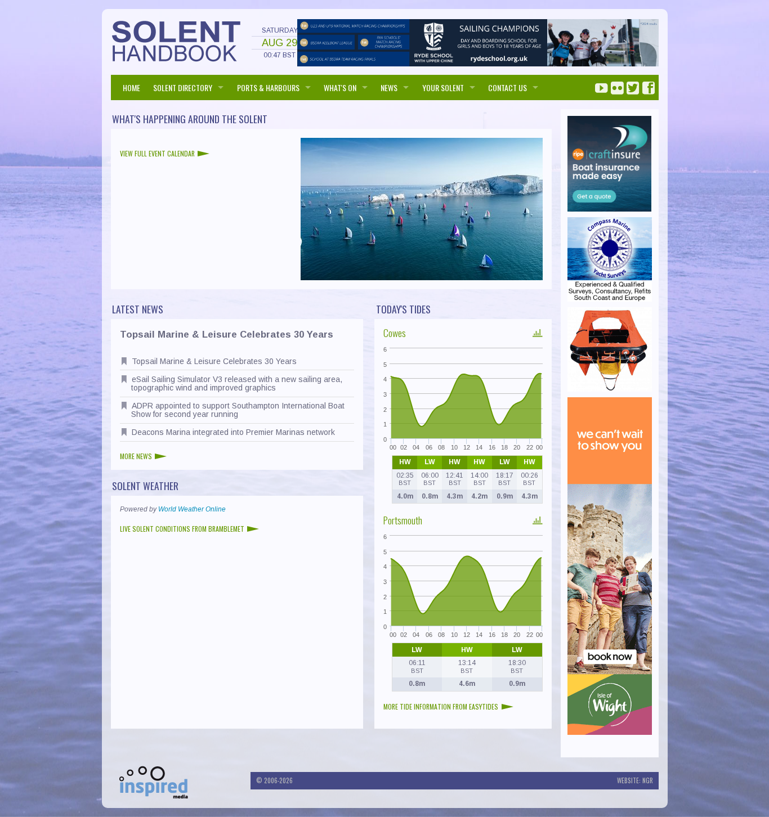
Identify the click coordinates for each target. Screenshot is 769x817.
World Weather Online (192, 509)
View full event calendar (157, 153)
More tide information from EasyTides (440, 706)
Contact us (507, 87)
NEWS (389, 87)
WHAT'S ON (340, 87)
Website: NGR (635, 780)
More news (136, 456)
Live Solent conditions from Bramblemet (182, 528)
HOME (131, 87)
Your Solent (443, 87)
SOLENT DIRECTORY (182, 87)
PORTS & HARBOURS (268, 87)
